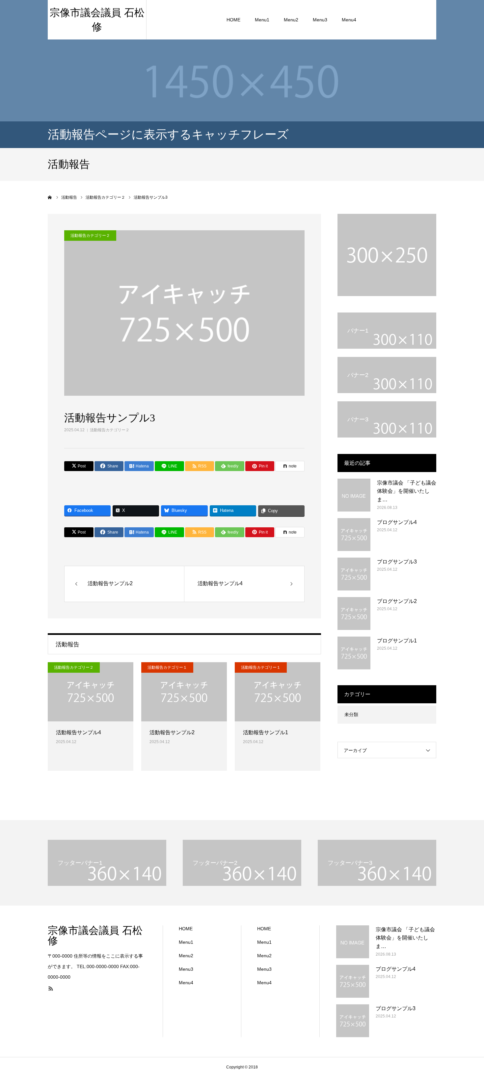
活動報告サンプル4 (78, 732)
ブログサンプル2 (397, 601)
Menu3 (320, 19)
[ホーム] (50, 197)
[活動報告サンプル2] (184, 691)
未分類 (351, 714)
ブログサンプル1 (397, 640)
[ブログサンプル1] (353, 653)
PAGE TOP (467, 1037)
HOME (233, 19)
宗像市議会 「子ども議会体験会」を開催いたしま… (406, 491)
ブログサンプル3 (397, 561)
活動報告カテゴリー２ (109, 430)
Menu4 (349, 19)
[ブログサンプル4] (353, 534)
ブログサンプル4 (397, 522)
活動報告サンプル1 (265, 732)
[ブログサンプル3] (353, 574)
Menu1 (262, 19)
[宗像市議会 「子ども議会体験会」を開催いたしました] (353, 495)
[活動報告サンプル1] (277, 691)
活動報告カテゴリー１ (167, 667)
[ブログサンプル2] (353, 613)
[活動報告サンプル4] (90, 691)
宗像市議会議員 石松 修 (95, 935)
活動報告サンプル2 (172, 732)
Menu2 (291, 19)
